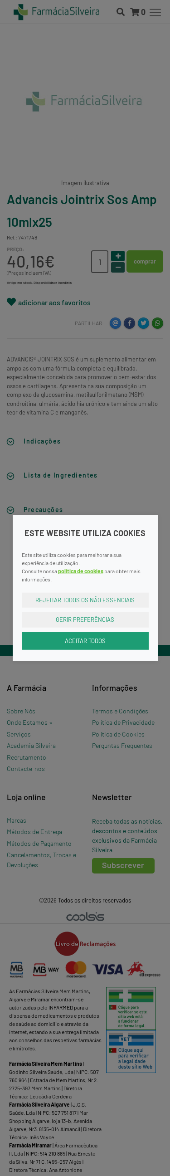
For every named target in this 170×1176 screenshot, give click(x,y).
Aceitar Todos (85, 640)
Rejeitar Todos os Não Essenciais (85, 599)
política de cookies (80, 570)
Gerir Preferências (85, 619)
